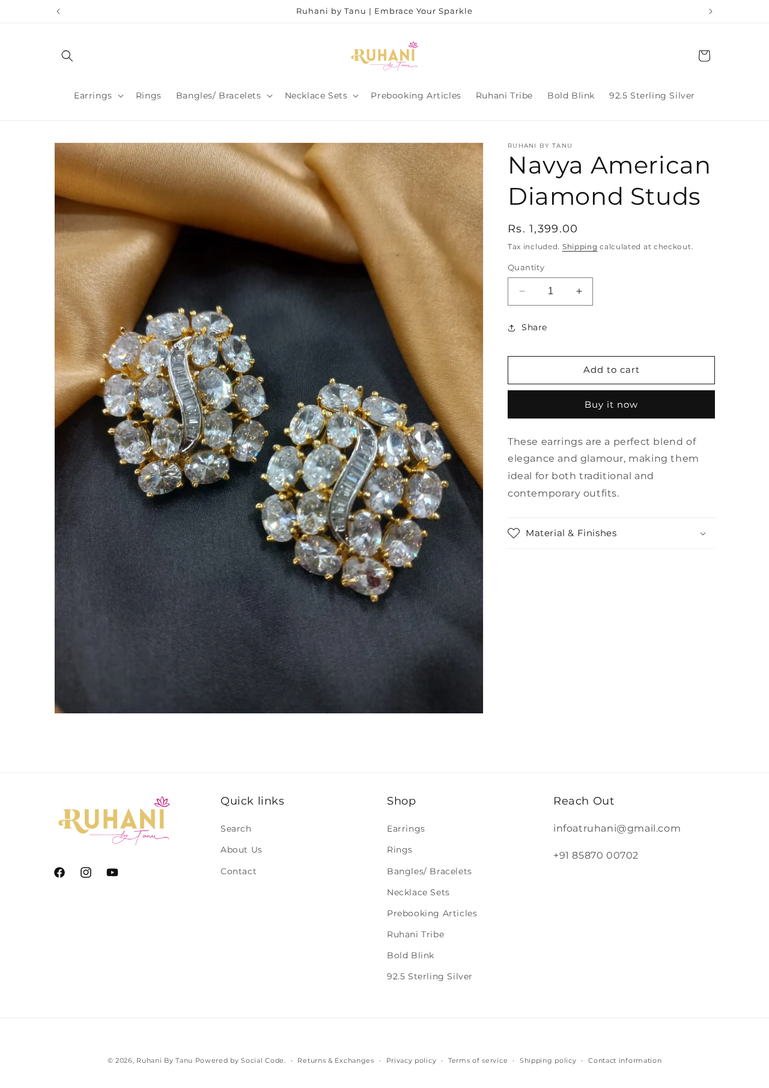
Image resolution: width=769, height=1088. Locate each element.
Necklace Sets (418, 892)
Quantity (526, 267)
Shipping (580, 246)
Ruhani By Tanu (164, 1060)
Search (236, 828)
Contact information (624, 1060)
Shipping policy (548, 1060)
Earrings (406, 828)
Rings (400, 849)
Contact (238, 870)
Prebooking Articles (432, 913)
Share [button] (534, 327)
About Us (241, 849)
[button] (67, 56)
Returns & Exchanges (335, 1060)
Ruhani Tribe (415, 934)
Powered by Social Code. (240, 1060)
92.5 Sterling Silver (430, 976)
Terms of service (478, 1060)
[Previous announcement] (58, 11)
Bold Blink (410, 955)
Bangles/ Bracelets (429, 870)
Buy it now (611, 404)
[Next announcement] (711, 11)
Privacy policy (411, 1060)
